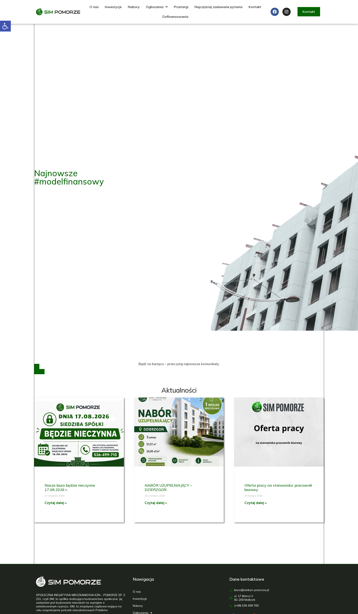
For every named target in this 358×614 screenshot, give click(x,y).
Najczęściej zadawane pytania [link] (218, 7)
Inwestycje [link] (113, 7)
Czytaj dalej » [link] (56, 503)
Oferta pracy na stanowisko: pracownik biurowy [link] (278, 487)
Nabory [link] (134, 7)
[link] (5, 26)
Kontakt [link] (255, 7)
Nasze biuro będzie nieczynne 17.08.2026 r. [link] (70, 487)
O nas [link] (94, 7)
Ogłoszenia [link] (154, 7)
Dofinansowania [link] (175, 16)
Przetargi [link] (181, 7)
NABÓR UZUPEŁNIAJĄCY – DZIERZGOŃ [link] (168, 487)
